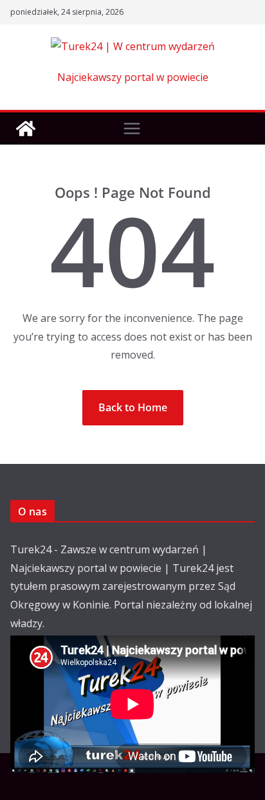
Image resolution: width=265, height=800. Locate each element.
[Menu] (132, 128)
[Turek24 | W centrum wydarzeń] (25, 128)
